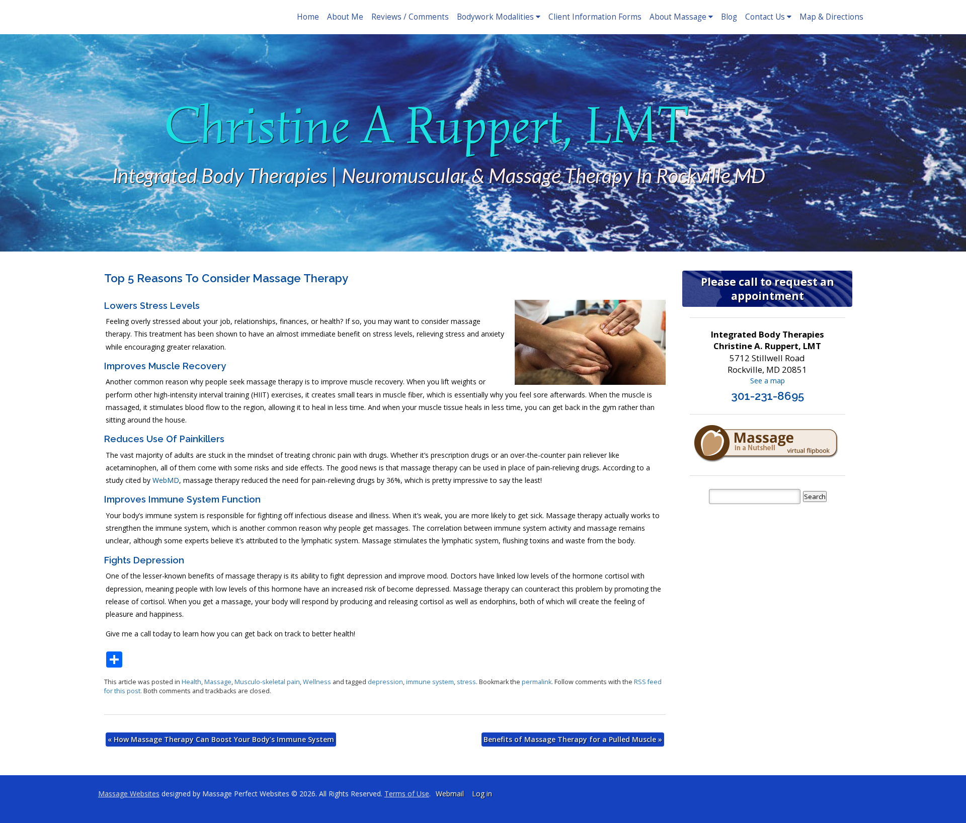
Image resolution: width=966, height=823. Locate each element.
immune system (430, 682)
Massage (217, 682)
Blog (729, 17)
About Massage (678, 17)
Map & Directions (831, 17)
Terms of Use (406, 793)
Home (308, 17)
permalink (536, 682)
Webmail (450, 793)
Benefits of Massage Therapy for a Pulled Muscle (573, 739)
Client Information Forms (594, 17)
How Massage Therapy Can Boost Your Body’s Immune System (221, 739)
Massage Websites (128, 793)
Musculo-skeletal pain (267, 682)
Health (191, 682)
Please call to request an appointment (767, 289)
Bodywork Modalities (495, 17)
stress (466, 682)
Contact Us (765, 17)
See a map (767, 380)
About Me (345, 17)
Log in (482, 793)
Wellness (317, 682)
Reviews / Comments (410, 17)
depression (385, 682)
